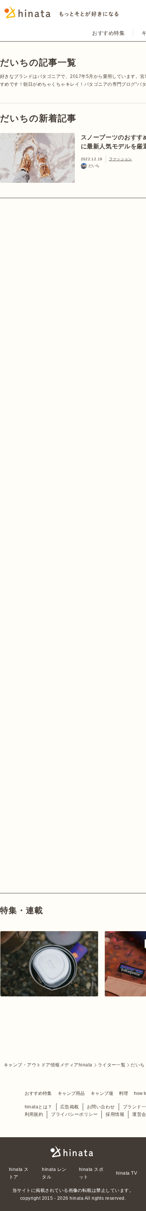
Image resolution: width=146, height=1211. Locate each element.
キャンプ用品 (71, 1093)
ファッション (120, 159)
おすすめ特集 (108, 33)
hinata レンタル (54, 1173)
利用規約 (34, 1114)
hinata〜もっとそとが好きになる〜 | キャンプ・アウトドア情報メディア (73, 1151)
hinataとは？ (38, 1106)
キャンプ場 (102, 1093)
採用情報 (115, 1114)
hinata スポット (91, 1173)
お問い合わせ (101, 1106)
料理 (123, 1093)
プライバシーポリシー (74, 1114)
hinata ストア (19, 1173)
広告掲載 (69, 1106)
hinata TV (126, 1173)
